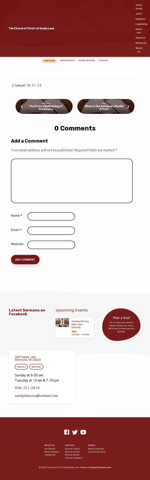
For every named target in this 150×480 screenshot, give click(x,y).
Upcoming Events (97, 452)
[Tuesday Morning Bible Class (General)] (62, 322)
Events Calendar (96, 449)
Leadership (141, 24)
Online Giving (139, 7)
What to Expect (51, 452)
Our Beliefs (49, 449)
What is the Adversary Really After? (104, 108)
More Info (21, 367)
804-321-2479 (27, 388)
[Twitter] (75, 432)
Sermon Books (72, 455)
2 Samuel (103, 60)
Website (17, 244)
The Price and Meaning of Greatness (46, 108)
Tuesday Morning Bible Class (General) (80, 324)
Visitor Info (139, 31)
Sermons (140, 37)
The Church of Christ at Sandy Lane (31, 28)
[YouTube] (83, 432)
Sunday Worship (86, 60)
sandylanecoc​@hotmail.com (36, 396)
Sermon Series (72, 452)
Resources (141, 43)
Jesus (139, 13)
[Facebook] (66, 432)
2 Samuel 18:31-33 (27, 85)
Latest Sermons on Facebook (27, 312)
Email (16, 230)
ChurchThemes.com (101, 467)
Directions (36, 367)
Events (91, 445)
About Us (139, 50)
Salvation (140, 19)
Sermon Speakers (73, 458)
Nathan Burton (67, 60)
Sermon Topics (72, 449)
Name (16, 216)
